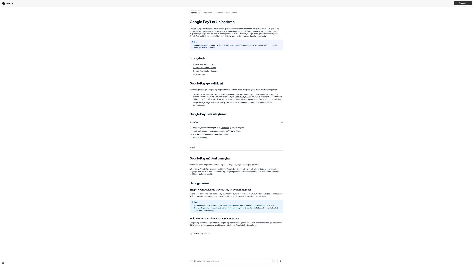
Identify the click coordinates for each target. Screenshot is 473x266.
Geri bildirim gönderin (201, 234)
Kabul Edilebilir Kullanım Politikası (252, 102)
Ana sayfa (208, 13)
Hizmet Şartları (223, 102)
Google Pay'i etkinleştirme (204, 68)
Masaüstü (194, 122)
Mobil (192, 147)
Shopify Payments (242, 97)
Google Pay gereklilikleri (203, 64)
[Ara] (273, 261)
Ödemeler (219, 13)
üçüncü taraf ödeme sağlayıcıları (218, 99)
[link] (7, 3)
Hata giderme (199, 74)
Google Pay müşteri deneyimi (205, 71)
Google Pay (195, 29)
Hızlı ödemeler (231, 13)
